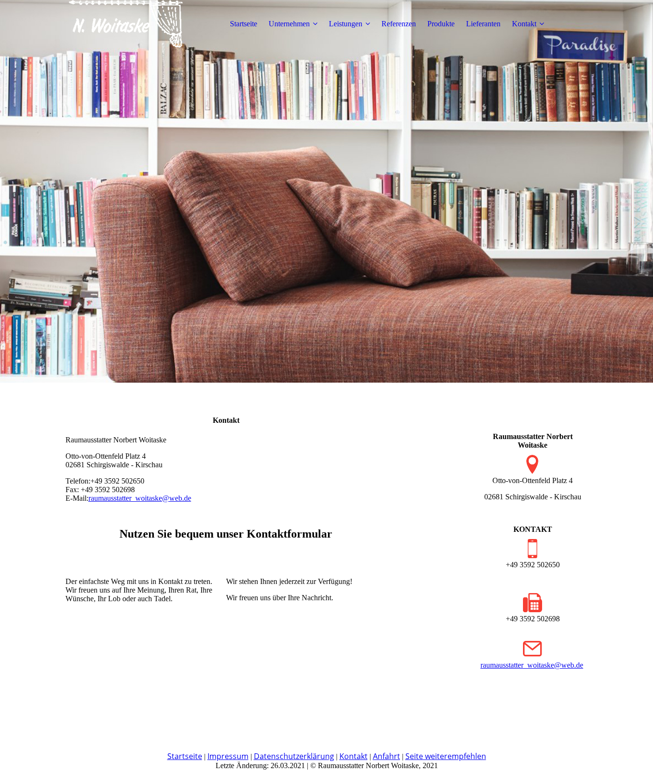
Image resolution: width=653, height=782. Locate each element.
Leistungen (345, 24)
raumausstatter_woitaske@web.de (139, 498)
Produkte (441, 24)
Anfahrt (386, 756)
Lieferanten (483, 24)
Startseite (243, 24)
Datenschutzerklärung (294, 756)
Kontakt (524, 24)
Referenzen (398, 24)
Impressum (228, 756)
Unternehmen (289, 24)
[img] (125, 24)
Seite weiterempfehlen (445, 756)
